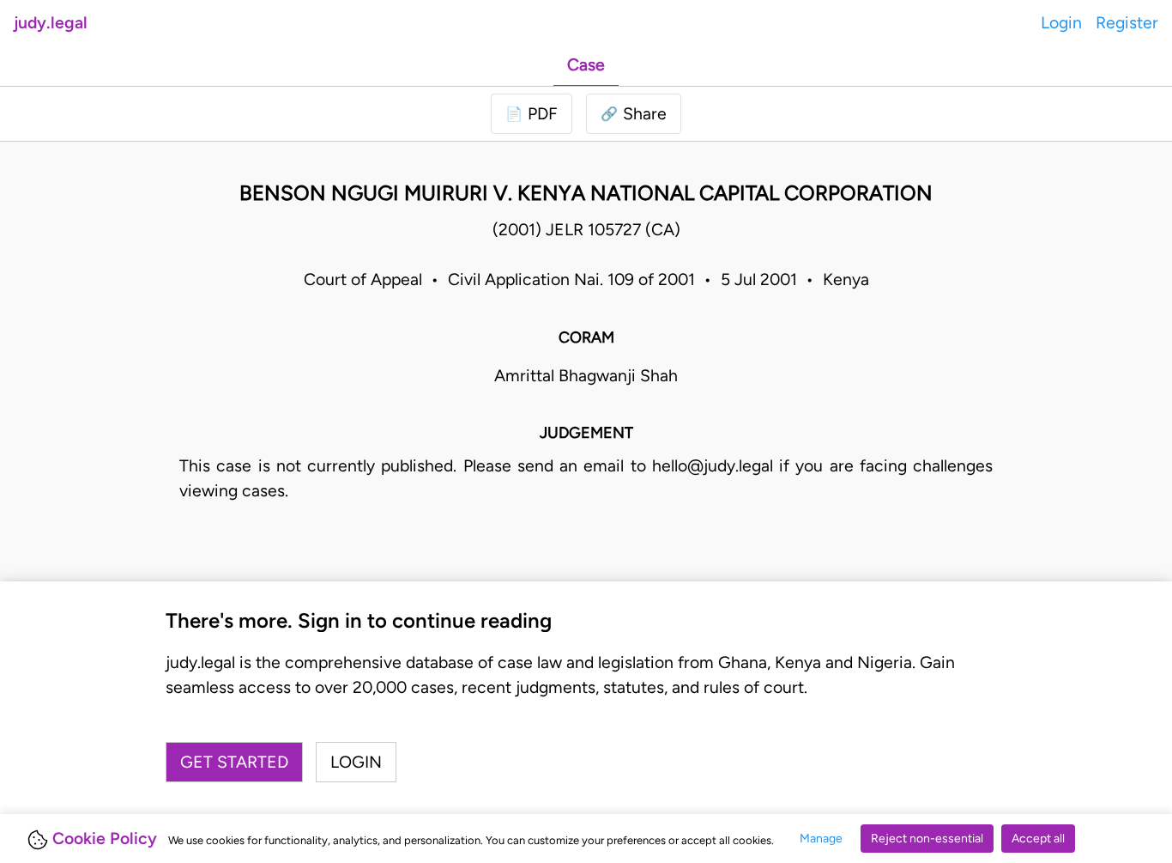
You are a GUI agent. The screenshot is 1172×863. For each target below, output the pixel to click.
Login (1061, 23)
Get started (234, 762)
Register (1127, 23)
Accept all (1038, 838)
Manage (821, 838)
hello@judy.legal (712, 466)
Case (586, 65)
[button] (633, 114)
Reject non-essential (927, 838)
